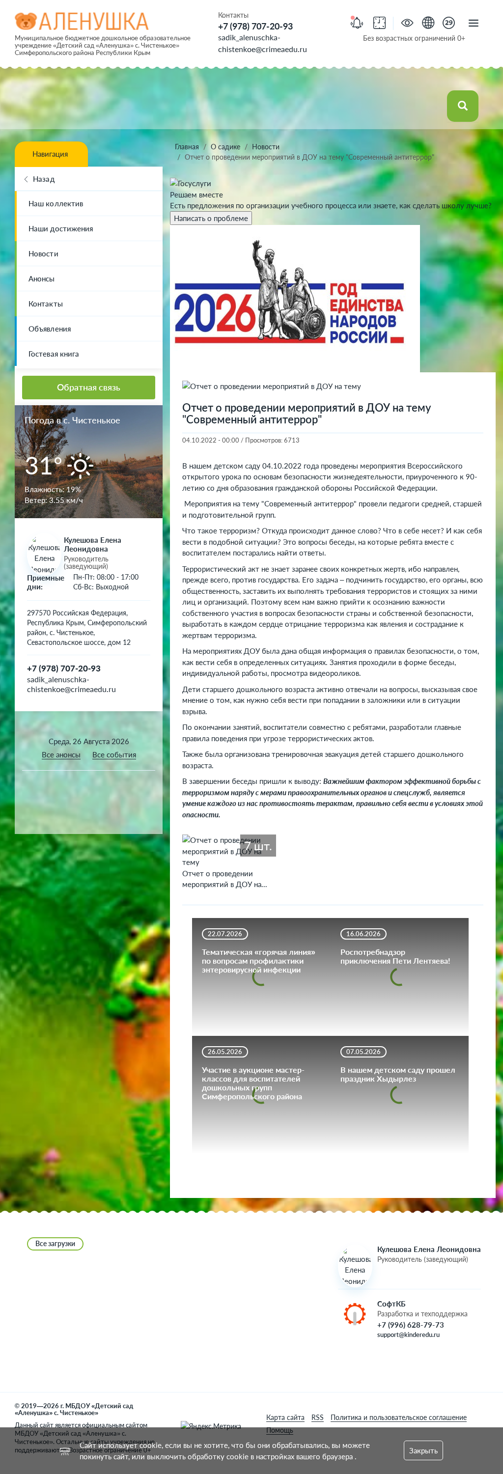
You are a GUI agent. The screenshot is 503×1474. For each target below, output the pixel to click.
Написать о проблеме (211, 218)
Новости (43, 253)
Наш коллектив (55, 203)
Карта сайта (285, 1417)
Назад (44, 178)
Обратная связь (88, 387)
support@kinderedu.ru (408, 1334)
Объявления (49, 328)
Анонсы (41, 278)
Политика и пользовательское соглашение (399, 1417)
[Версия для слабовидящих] (407, 24)
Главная (187, 146)
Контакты (45, 303)
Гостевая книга (53, 353)
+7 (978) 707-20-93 (255, 26)
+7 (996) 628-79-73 (410, 1324)
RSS (317, 1417)
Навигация (50, 153)
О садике (225, 146)
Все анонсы (61, 754)
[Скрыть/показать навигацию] (473, 23)
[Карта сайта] (428, 24)
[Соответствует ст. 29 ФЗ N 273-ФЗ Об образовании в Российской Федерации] (449, 24)
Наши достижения (60, 228)
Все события (114, 754)
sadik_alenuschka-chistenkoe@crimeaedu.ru (71, 684)
